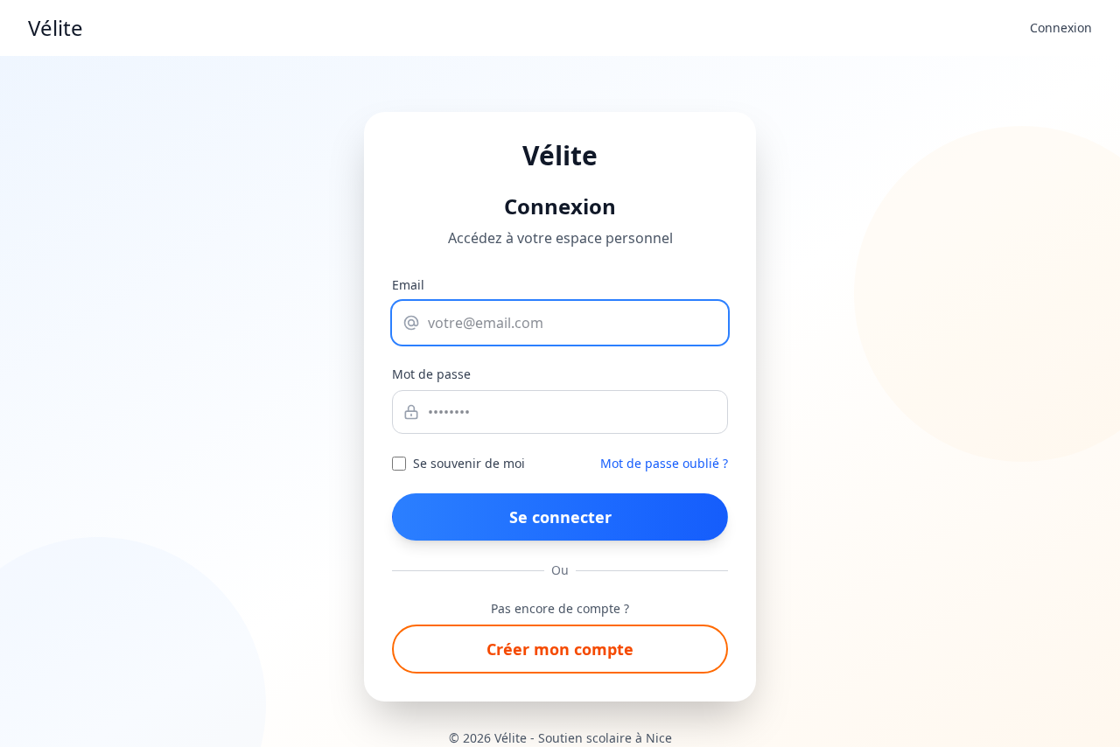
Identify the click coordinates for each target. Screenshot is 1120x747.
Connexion (1061, 27)
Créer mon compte (560, 649)
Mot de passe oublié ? (664, 463)
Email (408, 284)
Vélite (55, 28)
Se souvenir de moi (469, 463)
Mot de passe (431, 374)
